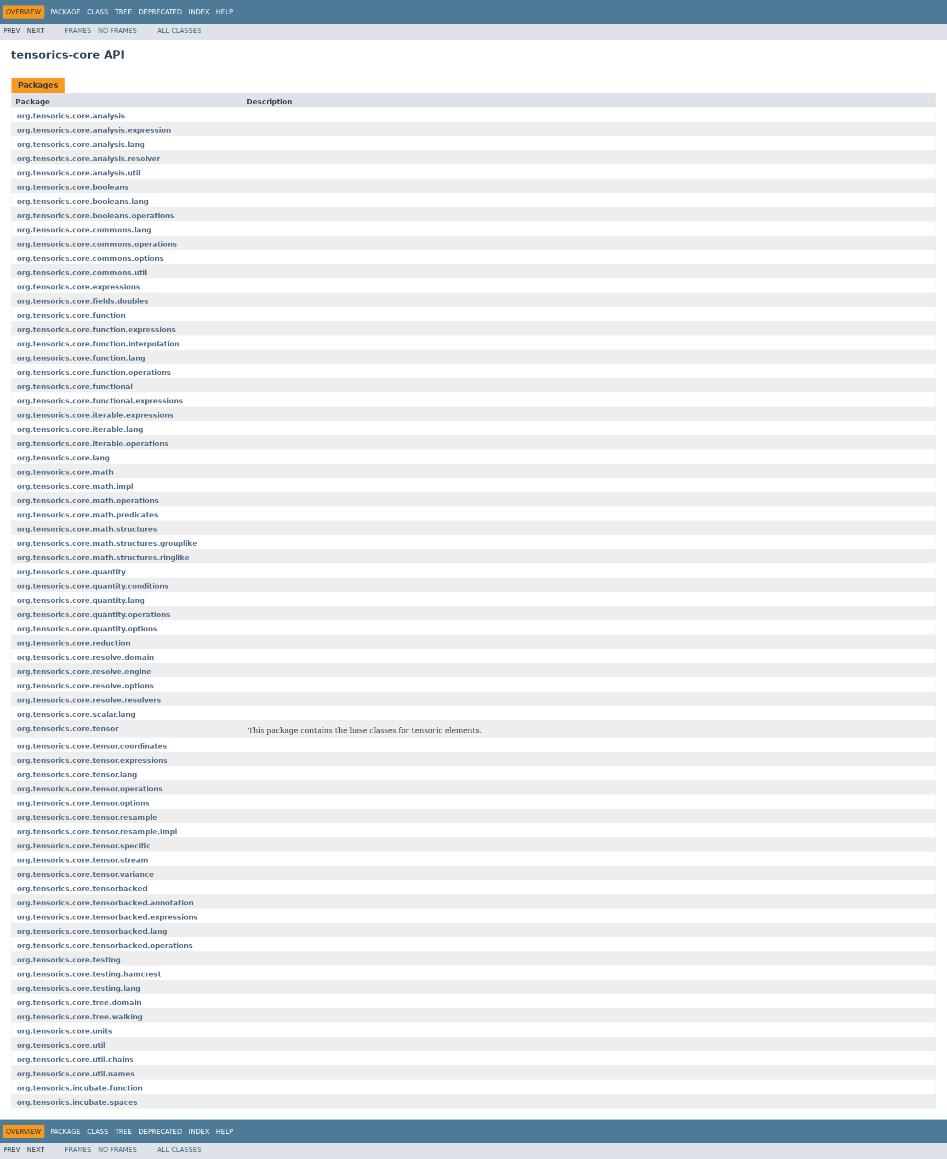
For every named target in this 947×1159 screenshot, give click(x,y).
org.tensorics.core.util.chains (75, 1059)
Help (224, 12)
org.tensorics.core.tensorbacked (82, 888)
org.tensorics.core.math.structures (87, 529)
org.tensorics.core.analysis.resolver (88, 159)
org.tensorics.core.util (61, 1045)
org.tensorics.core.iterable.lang (80, 429)
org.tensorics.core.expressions (78, 287)
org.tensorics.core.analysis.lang (81, 144)
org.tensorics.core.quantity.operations (93, 614)
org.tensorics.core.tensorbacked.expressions (107, 917)
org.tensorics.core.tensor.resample (87, 817)
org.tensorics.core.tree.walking (79, 1017)
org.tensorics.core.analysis (71, 116)
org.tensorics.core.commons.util (82, 273)
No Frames (117, 31)
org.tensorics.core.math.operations (88, 500)
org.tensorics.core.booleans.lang (83, 201)
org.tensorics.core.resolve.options (85, 686)
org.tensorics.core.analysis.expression (94, 130)
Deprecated (160, 12)
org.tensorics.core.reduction (73, 643)
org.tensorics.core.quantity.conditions (93, 586)
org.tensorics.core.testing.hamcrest (89, 974)
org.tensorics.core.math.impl (75, 486)
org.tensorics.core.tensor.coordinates (92, 746)
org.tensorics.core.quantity (71, 572)
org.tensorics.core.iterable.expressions (95, 415)
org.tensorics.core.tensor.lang (77, 774)
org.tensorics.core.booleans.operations (95, 216)
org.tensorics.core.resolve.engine (84, 671)
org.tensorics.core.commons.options (90, 258)
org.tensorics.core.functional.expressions (100, 401)
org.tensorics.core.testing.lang (78, 988)
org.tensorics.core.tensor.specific (84, 846)
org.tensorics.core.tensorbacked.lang (92, 931)
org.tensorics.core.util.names (76, 1074)
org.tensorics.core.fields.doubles (83, 301)
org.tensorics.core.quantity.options (87, 629)
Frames (78, 31)
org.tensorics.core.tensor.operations (90, 789)
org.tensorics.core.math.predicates (87, 515)
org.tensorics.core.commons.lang (84, 230)
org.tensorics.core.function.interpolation (98, 344)
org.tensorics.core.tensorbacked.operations (105, 945)
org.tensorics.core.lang (63, 458)
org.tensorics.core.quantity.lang (81, 600)
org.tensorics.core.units (64, 1031)
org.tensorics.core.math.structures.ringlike (103, 557)
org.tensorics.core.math (65, 472)
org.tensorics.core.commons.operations (97, 244)
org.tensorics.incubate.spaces (77, 1102)
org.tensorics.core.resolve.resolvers (89, 700)
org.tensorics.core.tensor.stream (83, 860)
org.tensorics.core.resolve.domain (85, 657)
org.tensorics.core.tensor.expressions (92, 760)
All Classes (179, 31)
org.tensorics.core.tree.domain (79, 1002)
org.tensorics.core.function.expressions (96, 330)
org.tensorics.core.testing (69, 960)
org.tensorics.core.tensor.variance (85, 874)
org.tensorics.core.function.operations (94, 372)
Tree (123, 12)
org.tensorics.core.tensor (67, 728)
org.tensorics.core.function (71, 315)
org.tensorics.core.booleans (73, 187)
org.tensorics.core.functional (75, 386)
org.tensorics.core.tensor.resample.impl (97, 831)
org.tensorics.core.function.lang (81, 358)
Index (199, 12)
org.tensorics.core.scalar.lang (76, 714)
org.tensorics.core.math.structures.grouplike (107, 543)
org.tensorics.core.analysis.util (78, 173)
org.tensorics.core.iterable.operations (93, 443)
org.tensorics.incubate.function (79, 1088)
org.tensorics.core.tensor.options (83, 803)
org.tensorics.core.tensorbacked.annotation (105, 903)
